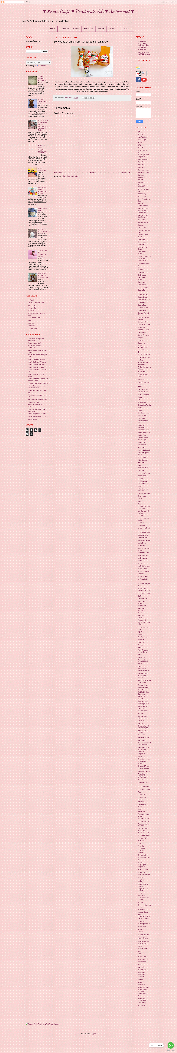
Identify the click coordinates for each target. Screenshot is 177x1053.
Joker (140, 486)
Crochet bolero (143, 308)
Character (64, 28)
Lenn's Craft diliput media (36, 365)
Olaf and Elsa (142, 599)
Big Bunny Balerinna (141, 186)
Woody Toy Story (144, 836)
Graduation (114, 28)
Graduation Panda (144, 405)
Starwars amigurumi (141, 753)
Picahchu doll (142, 620)
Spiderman (142, 740)
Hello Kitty (141, 447)
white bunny (142, 1003)
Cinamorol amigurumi (141, 278)
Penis (140, 613)
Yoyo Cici (141, 843)
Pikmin (140, 634)
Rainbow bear (143, 685)
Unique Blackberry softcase (37, 399)
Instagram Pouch (144, 473)
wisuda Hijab (142, 1005)
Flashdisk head (143, 374)
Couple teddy (142, 302)
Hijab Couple (142, 460)
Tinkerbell (141, 795)
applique (141, 862)
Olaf (139, 596)
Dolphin (140, 338)
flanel (29, 320)
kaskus (140, 932)
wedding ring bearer (142, 994)
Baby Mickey (142, 159)
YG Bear (141, 841)
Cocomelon (142, 285)
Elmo (139, 352)
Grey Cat (141, 408)
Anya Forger (142, 140)
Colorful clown (143, 287)
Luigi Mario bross (144, 532)
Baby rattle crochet (144, 170)
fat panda (141, 921)
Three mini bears (144, 789)
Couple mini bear (144, 300)
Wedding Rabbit (143, 819)
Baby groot (141, 165)
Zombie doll (142, 855)
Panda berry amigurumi (142, 602)
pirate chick (142, 962)
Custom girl (142, 322)
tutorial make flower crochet (37, 416)
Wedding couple (143, 821)
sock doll (141, 979)
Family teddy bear (144, 355)
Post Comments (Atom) (71, 176)
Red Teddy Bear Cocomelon (143, 693)
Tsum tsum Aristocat (141, 801)
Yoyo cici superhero (141, 851)
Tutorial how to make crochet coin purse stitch (38, 387)
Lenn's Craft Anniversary (36, 359)
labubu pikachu (143, 934)
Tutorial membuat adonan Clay (42, 78)
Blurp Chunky (142, 196)
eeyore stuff (142, 909)
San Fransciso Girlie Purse (143, 707)
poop (139, 964)
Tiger (139, 792)
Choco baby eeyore (142, 269)
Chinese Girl (142, 261)
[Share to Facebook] (91, 98)
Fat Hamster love (144, 357)
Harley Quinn (32, 305)
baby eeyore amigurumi (142, 866)
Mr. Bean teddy (143, 588)
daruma (140, 902)
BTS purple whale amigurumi (144, 156)
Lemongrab (142, 515)
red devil (141, 967)
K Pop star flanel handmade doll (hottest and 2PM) (42, 149)
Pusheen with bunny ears (142, 674)
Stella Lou (141, 756)
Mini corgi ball (143, 555)
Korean (101, 28)
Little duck (141, 525)
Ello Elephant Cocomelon (142, 348)
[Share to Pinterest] (93, 98)
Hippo (140, 465)
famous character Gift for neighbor (144, 917)
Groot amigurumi (144, 413)
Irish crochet (142, 476)
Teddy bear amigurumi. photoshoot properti (142, 777)
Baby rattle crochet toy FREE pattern (144, 53)
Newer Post (58, 172)
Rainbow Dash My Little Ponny (144, 681)
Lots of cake (32, 308)
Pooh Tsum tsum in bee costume (144, 651)
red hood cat (142, 970)
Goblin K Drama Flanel (36, 303)
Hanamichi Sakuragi (141, 426)
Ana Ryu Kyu (142, 137)
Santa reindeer (143, 711)
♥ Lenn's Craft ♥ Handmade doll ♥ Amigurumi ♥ (88, 11)
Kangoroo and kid (144, 493)
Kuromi (140, 504)
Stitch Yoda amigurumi (142, 762)
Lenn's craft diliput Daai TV (37, 367)
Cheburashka (142, 242)
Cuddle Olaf (142, 310)
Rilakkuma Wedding (141, 697)
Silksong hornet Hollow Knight (143, 727)
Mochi (140, 563)
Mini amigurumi (143, 553)
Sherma (140, 723)
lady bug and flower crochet (143, 938)
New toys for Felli (144, 591)
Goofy (140, 397)
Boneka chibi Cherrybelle (142, 212)
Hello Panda (142, 457)
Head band (142, 445)
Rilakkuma (31, 310)
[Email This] (83, 98)
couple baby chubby (142, 881)
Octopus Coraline (144, 593)
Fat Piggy (141, 360)
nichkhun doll (32, 328)
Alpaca (140, 134)
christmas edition (144, 875)
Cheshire (141, 245)
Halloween (88, 28)
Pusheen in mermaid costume (144, 670)
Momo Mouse (142, 568)
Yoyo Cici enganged (141, 847)
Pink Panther (142, 637)
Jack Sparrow (142, 481)
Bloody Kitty (142, 194)
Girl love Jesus (143, 392)
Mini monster (142, 558)
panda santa (142, 956)
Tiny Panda (142, 797)
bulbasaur (141, 872)
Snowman (141, 735)
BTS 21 (140, 148)
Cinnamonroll (142, 282)
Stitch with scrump (144, 769)
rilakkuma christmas (141, 973)
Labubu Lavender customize (144, 507)
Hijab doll (141, 462)
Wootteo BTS (142, 838)
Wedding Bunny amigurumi (143, 815)
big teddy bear (143, 869)
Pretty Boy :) (142, 657)
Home (52, 28)
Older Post (126, 172)
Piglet (140, 632)
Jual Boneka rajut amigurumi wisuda (42, 253)
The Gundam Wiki (144, 787)
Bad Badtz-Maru (143, 172)
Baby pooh (141, 167)
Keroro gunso (142, 496)
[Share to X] (88, 98)
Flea (139, 377)
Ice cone (141, 470)
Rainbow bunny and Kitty (143, 688)
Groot (140, 410)
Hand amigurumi (144, 430)
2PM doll (31, 300)
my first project (143, 948)
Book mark (141, 220)
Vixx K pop (141, 811)
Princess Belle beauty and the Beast (143, 662)
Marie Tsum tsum (144, 540)
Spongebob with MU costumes (143, 748)
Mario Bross (142, 543)
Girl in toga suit (143, 389)
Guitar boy (141, 418)
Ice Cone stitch (143, 468)
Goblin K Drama (143, 394)
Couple (76, 28)
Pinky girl (141, 640)
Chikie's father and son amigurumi (144, 257)
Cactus (140, 225)
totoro (140, 982)
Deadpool (141, 327)
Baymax (140, 182)
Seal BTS (141, 721)
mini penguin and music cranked (144, 942)
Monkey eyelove (143, 571)
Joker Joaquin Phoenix (143, 490)
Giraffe (140, 386)
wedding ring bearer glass (142, 999)
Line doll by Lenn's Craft (42, 231)
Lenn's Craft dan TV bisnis (37, 362)
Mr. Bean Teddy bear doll (42, 101)
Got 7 (139, 400)
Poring (140, 655)
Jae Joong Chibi (143, 484)
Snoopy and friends (142, 731)
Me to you (141, 546)
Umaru (140, 809)
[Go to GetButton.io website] (171, 1050)
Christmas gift (142, 275)
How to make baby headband (34, 347)
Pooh (139, 647)
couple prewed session (143, 890)
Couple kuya (142, 297)
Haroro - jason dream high (143, 438)
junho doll (31, 326)
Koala (140, 499)
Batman (140, 180)
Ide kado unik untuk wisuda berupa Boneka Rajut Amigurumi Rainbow (43, 125)
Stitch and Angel (143, 766)
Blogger (92, 1034)
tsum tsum (141, 985)
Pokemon (141, 645)
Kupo (139, 501)
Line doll (141, 523)
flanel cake (31, 323)
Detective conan (143, 330)
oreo (139, 954)
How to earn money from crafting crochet (143, 43)
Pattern (127, 28)
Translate (43, 66)
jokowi (140, 929)
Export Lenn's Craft (34, 343)
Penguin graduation (141, 609)
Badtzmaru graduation (141, 176)
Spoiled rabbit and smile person (144, 744)
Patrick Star (142, 606)
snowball (141, 977)
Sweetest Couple (144, 771)
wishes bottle (32, 419)
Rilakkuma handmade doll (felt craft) (43, 276)
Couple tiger (142, 305)
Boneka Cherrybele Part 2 (144, 204)
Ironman (141, 478)
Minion (140, 561)
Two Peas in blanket (142, 805)
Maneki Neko (142, 538)
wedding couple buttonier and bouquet (143, 989)
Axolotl (140, 142)
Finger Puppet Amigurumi (143, 363)
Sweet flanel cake (34, 318)
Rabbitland (142, 678)
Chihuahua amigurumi (142, 252)
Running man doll (144, 704)
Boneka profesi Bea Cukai (143, 216)
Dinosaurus (142, 332)
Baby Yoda (141, 162)
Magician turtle (143, 535)
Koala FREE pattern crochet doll (144, 49)
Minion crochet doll (42, 169)
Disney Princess (143, 335)
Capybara (141, 239)
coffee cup (141, 877)
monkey (140, 946)
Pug (139, 666)
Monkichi (141, 574)
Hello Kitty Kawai (144, 450)
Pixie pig (141, 642)
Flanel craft (142, 371)
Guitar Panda (142, 416)
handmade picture (34, 402)
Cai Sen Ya (142, 228)
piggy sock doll (143, 959)
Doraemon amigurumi (141, 344)
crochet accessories (142, 894)
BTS (139, 145)
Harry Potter (142, 442)
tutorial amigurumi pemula (37, 414)
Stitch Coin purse (144, 759)
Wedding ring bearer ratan (142, 829)
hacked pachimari (144, 924)
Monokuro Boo (143, 576)
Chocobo (141, 272)
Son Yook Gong (143, 738)
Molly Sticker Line (144, 566)
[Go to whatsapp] (171, 1045)
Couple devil (142, 294)
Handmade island (144, 432)
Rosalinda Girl (143, 701)
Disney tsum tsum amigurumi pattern (42, 190)
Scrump (140, 713)
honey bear (142, 926)
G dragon (141, 379)
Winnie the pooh (143, 833)
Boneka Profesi (143, 208)
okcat (139, 951)
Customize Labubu (144, 325)
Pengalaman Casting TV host (38, 383)
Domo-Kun (141, 340)
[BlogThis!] (86, 98)
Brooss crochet (143, 222)
